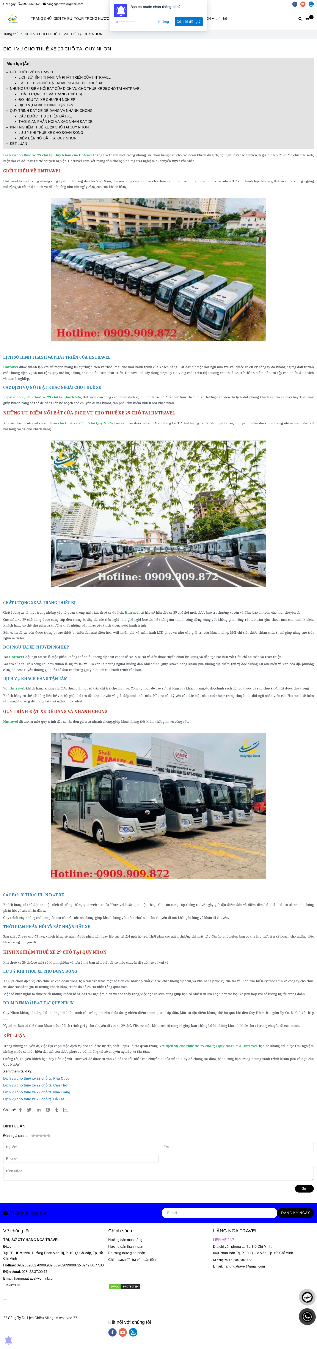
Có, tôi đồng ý (189, 22)
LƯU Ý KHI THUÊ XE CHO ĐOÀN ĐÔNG (51, 132)
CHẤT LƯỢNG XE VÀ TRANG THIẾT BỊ (50, 94)
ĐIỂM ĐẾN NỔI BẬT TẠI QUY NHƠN (48, 138)
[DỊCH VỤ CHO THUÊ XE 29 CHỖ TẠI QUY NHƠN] (18, 181)
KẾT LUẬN (18, 143)
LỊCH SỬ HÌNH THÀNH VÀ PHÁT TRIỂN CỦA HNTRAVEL (65, 77)
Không (163, 22)
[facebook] (112, 1332)
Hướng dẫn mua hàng (125, 1240)
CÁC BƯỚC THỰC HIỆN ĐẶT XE (45, 116)
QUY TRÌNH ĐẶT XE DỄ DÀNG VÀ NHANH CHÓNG (51, 111)
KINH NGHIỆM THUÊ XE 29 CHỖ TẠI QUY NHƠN (49, 127)
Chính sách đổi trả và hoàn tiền (132, 1259)
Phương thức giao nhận (126, 1253)
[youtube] (123, 1332)
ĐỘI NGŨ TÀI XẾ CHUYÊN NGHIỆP (47, 100)
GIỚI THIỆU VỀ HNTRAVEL (32, 72)
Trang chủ (11, 34)
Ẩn (26, 63)
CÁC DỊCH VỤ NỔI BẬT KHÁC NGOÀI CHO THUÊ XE (61, 83)
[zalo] (133, 1332)
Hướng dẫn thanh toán (125, 1246)
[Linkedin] (39, 1109)
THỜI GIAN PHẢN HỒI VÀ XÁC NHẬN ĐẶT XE (56, 121)
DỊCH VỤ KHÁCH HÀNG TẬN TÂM (46, 105)
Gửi (304, 1188)
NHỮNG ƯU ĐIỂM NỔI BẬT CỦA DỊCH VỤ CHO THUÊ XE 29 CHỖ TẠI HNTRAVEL (75, 89)
